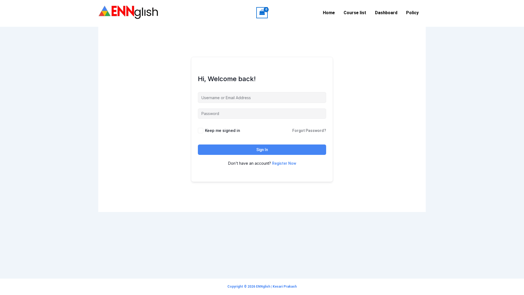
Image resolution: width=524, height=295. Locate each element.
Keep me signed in (222, 130)
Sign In (262, 150)
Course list (355, 12)
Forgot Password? (309, 130)
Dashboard (386, 12)
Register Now (284, 163)
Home (329, 12)
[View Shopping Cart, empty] (262, 12)
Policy (412, 12)
